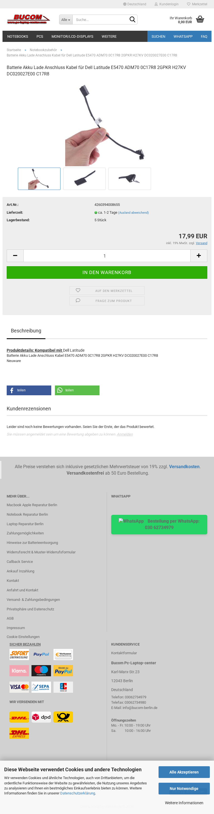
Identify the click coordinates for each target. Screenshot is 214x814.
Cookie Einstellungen (23, 637)
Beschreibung (26, 331)
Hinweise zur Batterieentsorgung (32, 543)
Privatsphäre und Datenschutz (30, 609)
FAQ (204, 36)
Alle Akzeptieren (184, 772)
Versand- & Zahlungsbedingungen (33, 600)
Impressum (16, 628)
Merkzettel (198, 4)
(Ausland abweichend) (133, 213)
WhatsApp (183, 36)
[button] (29, 390)
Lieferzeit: (15, 212)
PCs (40, 36)
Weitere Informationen (184, 803)
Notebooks (17, 36)
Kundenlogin (168, 4)
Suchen (158, 36)
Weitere (109, 36)
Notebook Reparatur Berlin (27, 514)
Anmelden (125, 434)
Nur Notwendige (184, 788)
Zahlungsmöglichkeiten (25, 533)
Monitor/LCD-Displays (72, 36)
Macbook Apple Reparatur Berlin (32, 505)
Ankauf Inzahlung (20, 571)
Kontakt (13, 581)
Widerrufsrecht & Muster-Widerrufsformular (41, 552)
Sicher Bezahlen (25, 644)
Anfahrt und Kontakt (22, 590)
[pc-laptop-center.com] (29, 19)
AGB (10, 618)
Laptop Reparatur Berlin (25, 524)
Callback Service (20, 562)
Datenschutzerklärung (77, 793)
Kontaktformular (124, 653)
